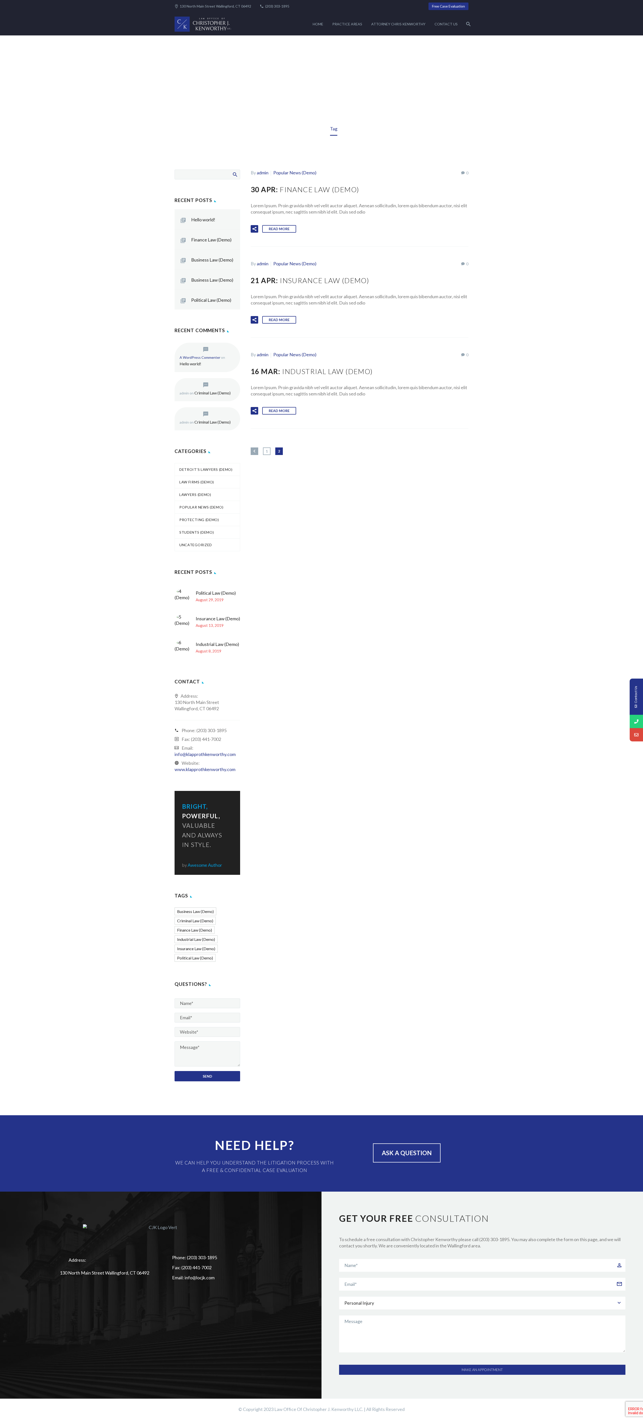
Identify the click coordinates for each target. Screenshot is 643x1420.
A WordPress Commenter (200, 357)
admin (263, 172)
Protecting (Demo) (199, 520)
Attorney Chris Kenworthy (398, 24)
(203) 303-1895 (277, 6)
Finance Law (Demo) (211, 239)
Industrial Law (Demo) (217, 644)
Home (318, 24)
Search (234, 174)
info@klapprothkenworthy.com (205, 754)
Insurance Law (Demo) (218, 618)
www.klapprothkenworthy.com (205, 769)
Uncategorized (195, 545)
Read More (279, 229)
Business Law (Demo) (212, 260)
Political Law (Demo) (211, 300)
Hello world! (203, 219)
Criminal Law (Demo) (212, 392)
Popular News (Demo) (294, 172)
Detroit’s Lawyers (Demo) (206, 469)
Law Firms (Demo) (196, 482)
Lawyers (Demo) (195, 494)
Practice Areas (347, 24)
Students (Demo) (196, 532)
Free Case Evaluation (448, 6)
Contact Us (446, 24)
